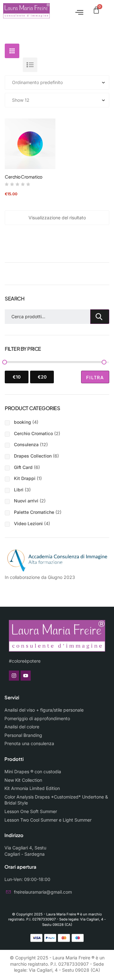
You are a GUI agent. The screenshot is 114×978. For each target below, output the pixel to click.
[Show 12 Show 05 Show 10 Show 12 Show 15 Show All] (57, 100)
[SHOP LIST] (30, 65)
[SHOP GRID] (12, 51)
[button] (77, 10)
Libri (18, 489)
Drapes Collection (33, 456)
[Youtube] (26, 676)
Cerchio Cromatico (23, 176)
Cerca (99, 316)
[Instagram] (14, 676)
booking (22, 422)
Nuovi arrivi (26, 500)
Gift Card (23, 467)
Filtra (95, 377)
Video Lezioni (28, 523)
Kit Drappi (24, 478)
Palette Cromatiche (34, 512)
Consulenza (26, 444)
